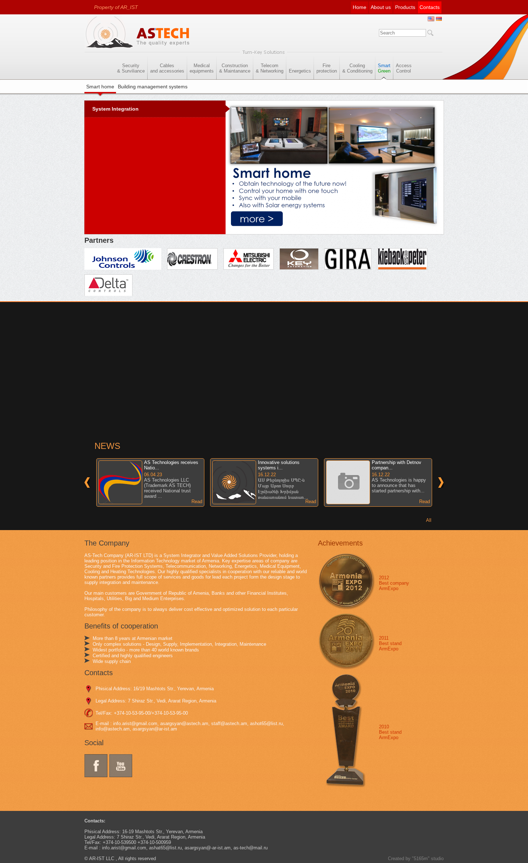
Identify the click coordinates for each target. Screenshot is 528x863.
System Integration (115, 109)
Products (405, 7)
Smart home (100, 86)
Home (359, 7)
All (428, 520)
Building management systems (152, 86)
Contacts (430, 7)
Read (196, 501)
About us (381, 7)
